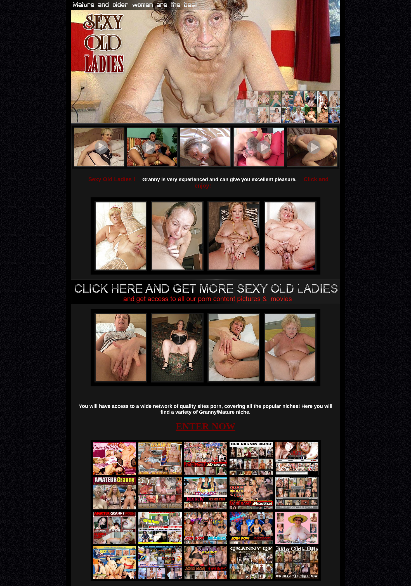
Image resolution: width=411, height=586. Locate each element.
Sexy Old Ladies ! (111, 179)
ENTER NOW (205, 426)
